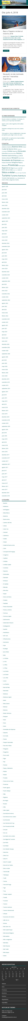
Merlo (4, 700)
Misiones (9, 158)
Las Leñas (5, 677)
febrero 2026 (5, 202)
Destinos (4, 996)
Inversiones (6, 642)
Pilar (4, 761)
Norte (22, 158)
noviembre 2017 (6, 458)
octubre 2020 (5, 350)
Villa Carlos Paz (7, 926)
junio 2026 (4, 192)
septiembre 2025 (6, 218)
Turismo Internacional (8, 178)
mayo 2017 (4, 477)
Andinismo (4, 147)
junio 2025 (4, 227)
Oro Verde (5, 736)
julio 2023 (4, 284)
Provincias (20, 36)
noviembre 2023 (6, 275)
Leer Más (6, 50)
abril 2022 (4, 309)
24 (5, 976)
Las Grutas (5, 671)
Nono (4, 723)
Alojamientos (5, 999)
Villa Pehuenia (18, 84)
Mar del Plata (6, 687)
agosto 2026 (5, 186)
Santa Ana (5, 852)
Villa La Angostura (18, 39)
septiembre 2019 (6, 388)
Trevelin (5, 897)
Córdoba (9, 151)
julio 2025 (4, 224)
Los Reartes (6, 684)
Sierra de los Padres (8, 865)
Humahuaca (6, 632)
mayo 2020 (4, 366)
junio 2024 (4, 256)
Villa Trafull (5, 949)
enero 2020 (4, 376)
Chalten (5, 538)
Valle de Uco (6, 920)
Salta (19, 168)
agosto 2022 (5, 303)
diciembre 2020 (5, 344)
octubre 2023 (5, 278)
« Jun (3, 979)
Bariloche (9, 147)
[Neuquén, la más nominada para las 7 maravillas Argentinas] (14, 64)
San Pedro (5, 842)
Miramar (5, 706)
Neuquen (13, 36)
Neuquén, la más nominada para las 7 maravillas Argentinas (13, 76)
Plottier (5, 771)
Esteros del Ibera (7, 597)
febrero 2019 (5, 410)
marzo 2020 (5, 369)
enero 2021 (4, 341)
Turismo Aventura (18, 175)
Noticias (4, 983)
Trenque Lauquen (7, 894)
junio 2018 (4, 436)
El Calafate (5, 584)
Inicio (3, 986)
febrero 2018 (5, 448)
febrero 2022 (5, 316)
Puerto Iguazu (22, 165)
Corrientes (4, 151)
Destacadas (22, 151)
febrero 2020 (5, 372)
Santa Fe (20, 170)
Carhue (5, 526)
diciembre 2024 (5, 243)
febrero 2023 (5, 287)
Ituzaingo (5, 648)
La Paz (4, 661)
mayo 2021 (4, 331)
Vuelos (17, 180)
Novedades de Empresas (11, 160)
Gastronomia (12, 155)
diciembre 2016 (5, 492)
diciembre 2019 (5, 379)
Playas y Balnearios (8, 768)
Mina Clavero (6, 703)
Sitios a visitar (17, 38)
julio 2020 (4, 360)
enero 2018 (4, 451)
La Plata (5, 664)
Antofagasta (6, 509)
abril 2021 (4, 335)
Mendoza (4, 158)
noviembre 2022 (6, 293)
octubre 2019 (5, 385)
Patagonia (15, 162)
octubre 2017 (5, 461)
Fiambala (5, 603)
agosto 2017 (5, 467)
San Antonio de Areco (8, 813)
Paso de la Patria (7, 745)
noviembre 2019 (6, 382)
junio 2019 (4, 398)
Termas (5, 881)
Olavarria (5, 732)
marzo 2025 (5, 237)
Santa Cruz (15, 170)
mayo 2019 (4, 401)
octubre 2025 (5, 215)
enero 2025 (4, 240)
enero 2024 (4, 268)
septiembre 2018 (6, 426)
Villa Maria (5, 942)
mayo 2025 (4, 230)
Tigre (4, 887)
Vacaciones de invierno (8, 39)
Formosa (5, 613)
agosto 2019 (5, 391)
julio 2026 (4, 189)
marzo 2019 (5, 407)
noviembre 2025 (6, 211)
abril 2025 (4, 234)
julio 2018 (4, 432)
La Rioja (5, 668)
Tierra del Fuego (18, 172)
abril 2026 (4, 196)
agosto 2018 (5, 429)
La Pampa (5, 658)
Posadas (5, 778)
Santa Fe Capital (7, 862)
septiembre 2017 (6, 464)
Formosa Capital (7, 616)
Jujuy (18, 155)
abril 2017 (4, 480)
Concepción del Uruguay (9, 551)
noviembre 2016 (6, 496)
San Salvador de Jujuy (8, 849)
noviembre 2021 (6, 319)
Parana (22, 160)
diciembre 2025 (5, 208)
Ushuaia (15, 178)
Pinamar (5, 765)
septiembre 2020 (6, 353)
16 (2, 975)
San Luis (5, 833)
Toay (4, 891)
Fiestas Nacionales (12, 153)
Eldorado (5, 587)
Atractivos (4, 993)
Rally (4, 794)
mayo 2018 (4, 439)
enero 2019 (4, 413)
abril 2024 (4, 262)
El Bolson (5, 580)
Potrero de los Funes (8, 781)
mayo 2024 (4, 259)
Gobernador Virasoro (8, 622)
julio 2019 (4, 395)
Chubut (24, 147)
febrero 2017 (5, 486)
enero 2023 (4, 290)
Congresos (19, 149)
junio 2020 (4, 363)
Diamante (5, 577)
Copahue (17, 81)
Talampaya (6, 875)
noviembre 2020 (6, 347)
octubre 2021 (5, 322)
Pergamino (6, 752)
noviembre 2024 (6, 246)
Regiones (5, 168)
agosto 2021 (5, 325)
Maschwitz (5, 690)
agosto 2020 (5, 357)
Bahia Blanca (6, 513)
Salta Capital (6, 810)
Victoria (5, 923)
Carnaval (5, 532)
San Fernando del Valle (8, 826)
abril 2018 (4, 442)
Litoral (21, 155)
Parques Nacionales (6, 162)
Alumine (12, 81)
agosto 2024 (5, 249)
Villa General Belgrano (8, 933)
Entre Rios (5, 153)
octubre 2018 (5, 423)
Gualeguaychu (6, 626)
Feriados (5, 600)
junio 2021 (4, 328)
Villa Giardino (6, 936)
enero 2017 (4, 489)
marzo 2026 (5, 199)
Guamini (5, 629)
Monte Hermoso (7, 713)
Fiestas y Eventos (7, 610)
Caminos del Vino (7, 522)
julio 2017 (4, 470)
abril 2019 (4, 404)
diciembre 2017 (5, 454)
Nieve (16, 36)
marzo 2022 (5, 312)
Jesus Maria (6, 652)
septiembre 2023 (6, 281)
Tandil (4, 878)
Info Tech (5, 635)
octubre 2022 (5, 297)
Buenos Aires (17, 147)
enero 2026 (4, 205)
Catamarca (6, 535)
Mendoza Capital (7, 697)
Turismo (6, 175)
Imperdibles (4, 1002)
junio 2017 (4, 473)
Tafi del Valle (6, 871)
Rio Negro (11, 168)
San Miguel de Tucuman (9, 839)
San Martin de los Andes (8, 38)
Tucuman (24, 172)
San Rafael (5, 845)
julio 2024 (4, 252)
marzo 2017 (5, 483)
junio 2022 (4, 306)
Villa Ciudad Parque (7, 930)
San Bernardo (6, 820)
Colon (4, 548)
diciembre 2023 (5, 271)
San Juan (5, 829)
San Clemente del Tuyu (8, 823)
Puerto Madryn (6, 791)
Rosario (16, 168)
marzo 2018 (5, 445)
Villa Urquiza (6, 952)
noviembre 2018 (6, 420)
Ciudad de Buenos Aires (9, 149)
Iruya (4, 645)
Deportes (15, 151)
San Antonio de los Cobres (9, 816)
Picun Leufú (5, 83)
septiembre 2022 (6, 300)
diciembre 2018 (5, 417)
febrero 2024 (5, 265)
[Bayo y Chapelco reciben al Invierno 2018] (14, 22)
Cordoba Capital (7, 564)
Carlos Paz (5, 529)
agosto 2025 (5, 221)
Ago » (17, 979)
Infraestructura (6, 639)
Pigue (4, 758)
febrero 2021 (5, 338)
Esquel (4, 593)
